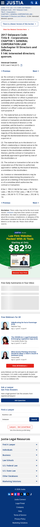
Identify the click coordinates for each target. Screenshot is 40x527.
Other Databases (10, 476)
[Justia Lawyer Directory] (31, 494)
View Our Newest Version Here (15, 29)
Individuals (7, 449)
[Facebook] (15, 494)
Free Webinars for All (11, 317)
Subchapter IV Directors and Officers (13, 16)
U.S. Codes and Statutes (22, 8)
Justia (3, 8)
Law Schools (8, 460)
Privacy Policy (20, 519)
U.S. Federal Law (10, 465)
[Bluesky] (24, 494)
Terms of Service (20, 515)
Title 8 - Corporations (8, 12)
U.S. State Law (9, 470)
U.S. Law (9, 8)
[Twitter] (27, 494)
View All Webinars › (20, 366)
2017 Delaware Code (20, 10)
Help (20, 511)
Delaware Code (6, 10)
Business (7, 455)
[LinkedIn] (9, 494)
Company (20, 507)
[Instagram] (18, 494)
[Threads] (21, 494)
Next (35, 71)
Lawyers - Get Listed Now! (20, 427)
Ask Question (20, 400)
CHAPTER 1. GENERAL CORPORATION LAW (16, 14)
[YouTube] (12, 494)
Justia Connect (20, 499)
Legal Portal (20, 503)
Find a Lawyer (7, 409)
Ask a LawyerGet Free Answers (9, 388)
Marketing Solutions (12, 481)
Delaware (10, 212)
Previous (6, 71)
